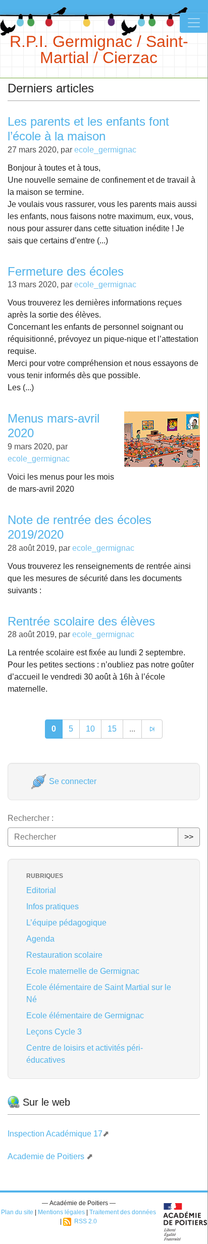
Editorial (41, 890)
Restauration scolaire (64, 955)
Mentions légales (61, 1212)
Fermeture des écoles (66, 271)
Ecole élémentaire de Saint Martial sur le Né (98, 993)
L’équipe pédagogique (66, 922)
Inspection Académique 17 (55, 1133)
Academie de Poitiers (47, 1156)
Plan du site (17, 1212)
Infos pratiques (52, 906)
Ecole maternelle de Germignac (82, 971)
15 (112, 728)
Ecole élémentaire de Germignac (85, 1015)
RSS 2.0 (84, 1221)
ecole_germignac (105, 149)
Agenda (40, 939)
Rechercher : (31, 818)
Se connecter (71, 781)
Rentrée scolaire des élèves (81, 621)
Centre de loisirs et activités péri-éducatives (84, 1054)
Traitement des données (122, 1212)
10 (90, 728)
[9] (152, 729)
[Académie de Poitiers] (185, 1221)
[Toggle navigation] (194, 23)
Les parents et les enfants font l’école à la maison (88, 129)
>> (188, 837)
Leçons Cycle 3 (54, 1031)
